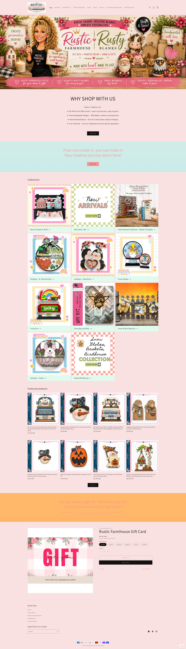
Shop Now (93, 133)
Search (29, 610)
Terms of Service (32, 621)
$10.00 (103, 544)
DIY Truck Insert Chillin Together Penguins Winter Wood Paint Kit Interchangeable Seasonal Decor (108, 428)
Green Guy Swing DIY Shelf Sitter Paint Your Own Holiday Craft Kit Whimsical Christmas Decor (141, 475)
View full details (146, 569)
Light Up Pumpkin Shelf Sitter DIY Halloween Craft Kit (76, 475)
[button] (66, 7)
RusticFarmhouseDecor (90, 645)
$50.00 (119, 544)
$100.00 (127, 544)
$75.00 (136, 544)
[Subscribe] (57, 631)
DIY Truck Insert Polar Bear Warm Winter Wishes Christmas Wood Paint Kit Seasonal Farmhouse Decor (42, 428)
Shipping (101, 538)
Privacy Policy (31, 612)
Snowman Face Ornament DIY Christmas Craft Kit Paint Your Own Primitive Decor (42, 475)
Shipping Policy (32, 618)
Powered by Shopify (99, 645)
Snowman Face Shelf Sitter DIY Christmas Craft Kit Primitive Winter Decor (76, 428)
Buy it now (125, 562)
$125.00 (144, 544)
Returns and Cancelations (35, 615)
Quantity (101, 548)
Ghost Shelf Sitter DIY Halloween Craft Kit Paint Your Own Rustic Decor (107, 475)
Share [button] (102, 569)
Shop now (93, 164)
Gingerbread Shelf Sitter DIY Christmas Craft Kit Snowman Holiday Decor (140, 428)
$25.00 (111, 544)
